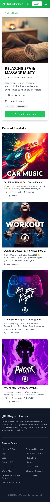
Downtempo (22, 106)
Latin (4, 458)
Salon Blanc (26, 77)
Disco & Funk (32, 466)
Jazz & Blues (31, 475)
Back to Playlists (12, 13)
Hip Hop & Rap (8, 449)
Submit (37, 4)
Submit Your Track (26, 114)
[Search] (28, 3)
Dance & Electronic (34, 449)
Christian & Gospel (34, 471)
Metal (28, 462)
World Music (7, 471)
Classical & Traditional (12, 482)
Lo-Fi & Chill (7, 466)
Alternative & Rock (34, 453)
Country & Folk (9, 462)
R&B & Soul (31, 458)
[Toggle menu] (45, 3)
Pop (4, 453)
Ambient (9, 106)
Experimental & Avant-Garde (12, 477)
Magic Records (13, 195)
